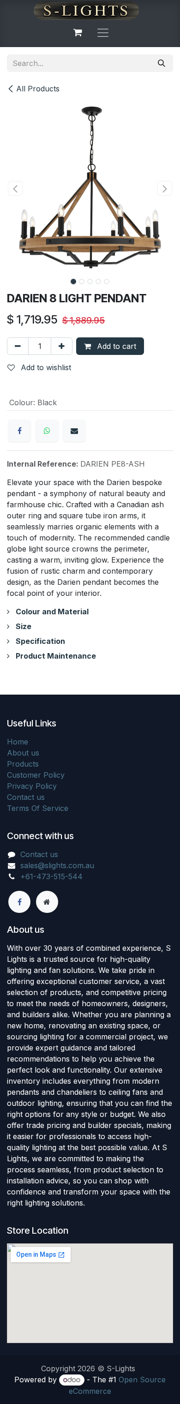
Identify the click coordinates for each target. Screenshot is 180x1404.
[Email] (74, 431)
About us (23, 752)
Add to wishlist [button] (44, 367)
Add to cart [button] (115, 346)
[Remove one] (18, 346)
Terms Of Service (37, 808)
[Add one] (61, 346)
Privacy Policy (32, 786)
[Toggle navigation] (103, 32)
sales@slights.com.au (57, 865)
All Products (38, 88)
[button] (15, 188)
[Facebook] (19, 431)
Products (23, 763)
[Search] (161, 63)
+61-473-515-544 (51, 876)
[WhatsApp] (47, 431)
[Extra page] (47, 902)
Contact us (26, 797)
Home (17, 741)
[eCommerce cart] (77, 32)
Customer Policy (36, 775)
